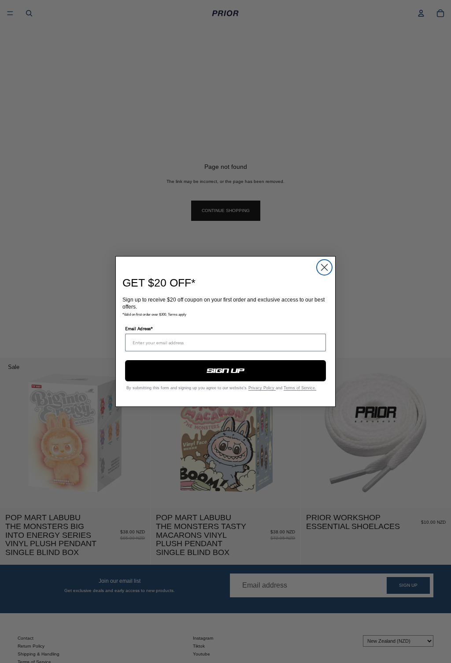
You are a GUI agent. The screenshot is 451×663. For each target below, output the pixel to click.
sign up (225, 370)
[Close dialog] (324, 267)
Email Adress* (139, 328)
